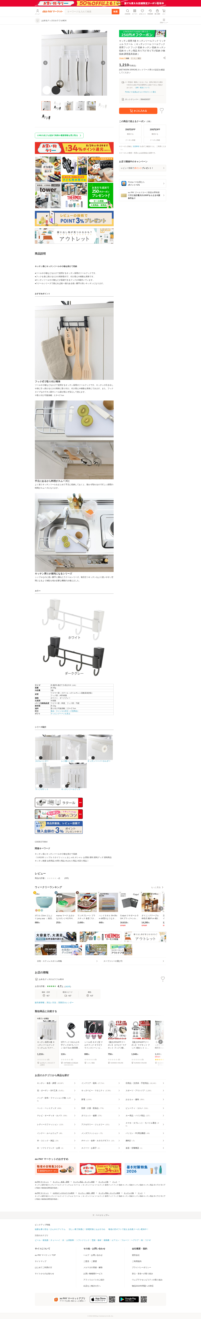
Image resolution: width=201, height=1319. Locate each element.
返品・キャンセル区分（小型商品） (65, 711)
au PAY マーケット (42, 1182)
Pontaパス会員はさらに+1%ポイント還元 (140, 92)
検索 (115, 11)
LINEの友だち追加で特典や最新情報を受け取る (57, 135)
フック (114, 1182)
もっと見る (156, 887)
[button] (164, 58)
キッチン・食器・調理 (61, 1182)
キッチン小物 (103, 1182)
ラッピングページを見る (60, 714)
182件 (67, 986)
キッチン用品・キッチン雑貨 (83, 1182)
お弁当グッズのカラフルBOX (63, 1193)
